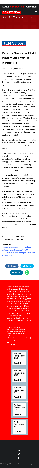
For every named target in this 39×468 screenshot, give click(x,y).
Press (8, 16)
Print (13, 16)
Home (3, 16)
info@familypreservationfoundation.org (18, 338)
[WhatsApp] (27, 272)
